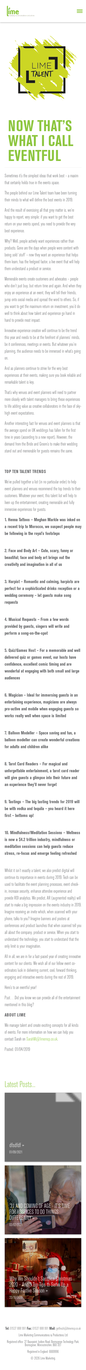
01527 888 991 (18, 1328)
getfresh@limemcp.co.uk (68, 1328)
